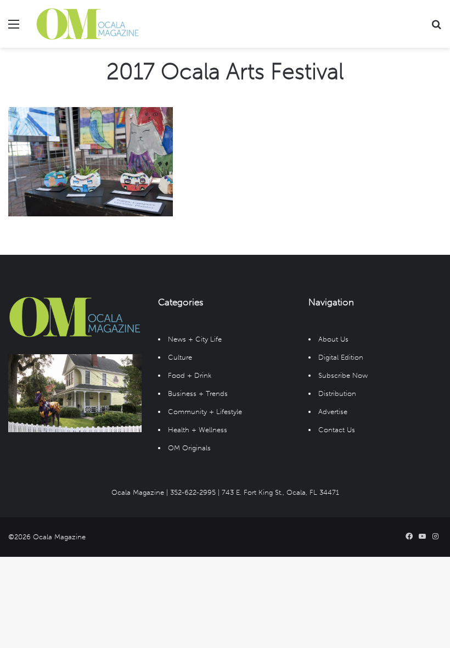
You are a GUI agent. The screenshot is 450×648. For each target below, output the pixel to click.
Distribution (337, 393)
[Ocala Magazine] (88, 24)
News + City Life (195, 339)
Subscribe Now (343, 375)
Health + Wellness (197, 430)
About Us (333, 339)
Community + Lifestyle (205, 411)
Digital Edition (340, 357)
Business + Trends (198, 393)
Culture (180, 357)
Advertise (332, 411)
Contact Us (336, 430)
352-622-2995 (193, 492)
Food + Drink (189, 375)
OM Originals (189, 448)
